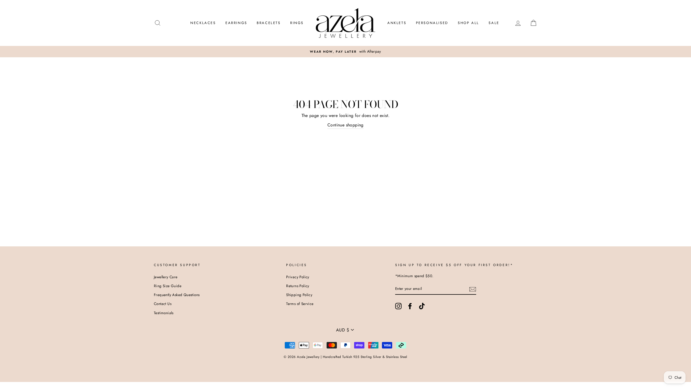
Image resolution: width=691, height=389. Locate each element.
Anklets (396, 22)
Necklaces (203, 22)
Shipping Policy (299, 294)
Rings (297, 22)
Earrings (236, 22)
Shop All (468, 22)
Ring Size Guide (167, 286)
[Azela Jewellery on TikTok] (422, 306)
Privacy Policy (297, 277)
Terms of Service (299, 303)
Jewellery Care (166, 277)
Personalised (432, 22)
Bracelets (268, 22)
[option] (345, 52)
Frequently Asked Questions (176, 294)
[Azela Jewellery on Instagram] (398, 306)
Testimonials (164, 313)
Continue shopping (345, 125)
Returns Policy (297, 286)
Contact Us (162, 303)
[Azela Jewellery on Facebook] (410, 306)
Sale (494, 22)
